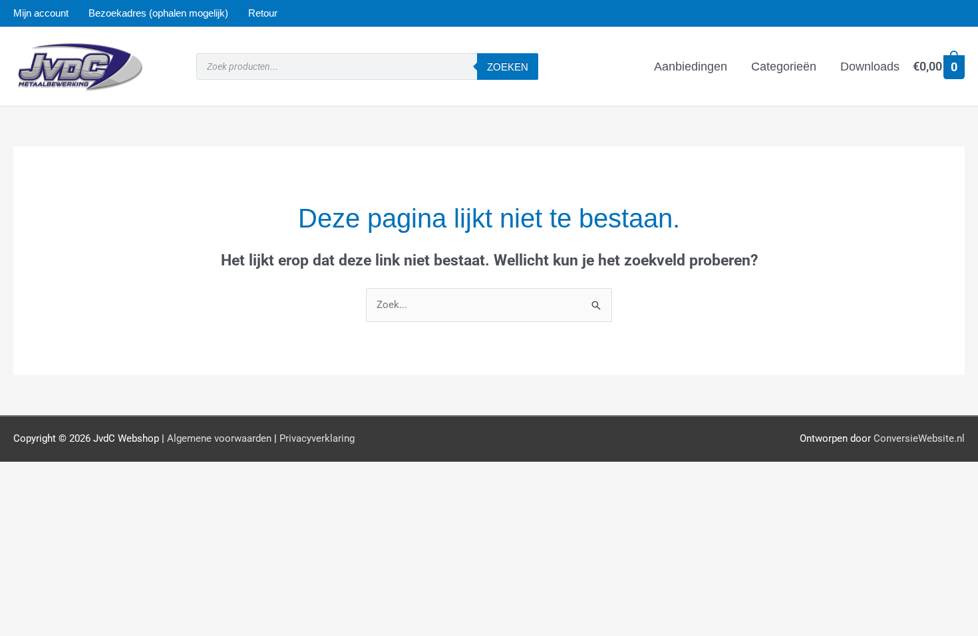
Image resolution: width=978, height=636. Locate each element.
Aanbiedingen (690, 66)
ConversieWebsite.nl (919, 438)
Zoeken (507, 67)
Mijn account (41, 13)
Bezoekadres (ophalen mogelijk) (158, 13)
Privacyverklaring (317, 438)
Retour (262, 13)
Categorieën (783, 66)
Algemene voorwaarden (219, 438)
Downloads (869, 66)
